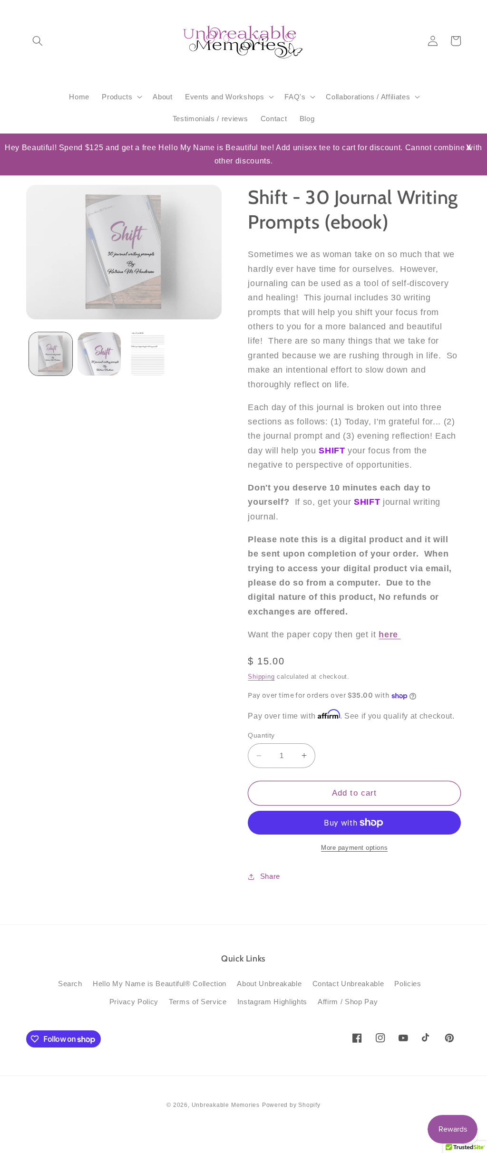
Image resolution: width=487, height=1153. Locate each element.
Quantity (261, 735)
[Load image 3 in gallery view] (147, 353)
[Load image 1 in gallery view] (50, 353)
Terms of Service (198, 1002)
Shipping (261, 676)
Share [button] (270, 876)
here (389, 634)
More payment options (354, 847)
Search (70, 984)
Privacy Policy (133, 1002)
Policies (407, 984)
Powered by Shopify (291, 1105)
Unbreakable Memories (226, 1105)
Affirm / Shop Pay (348, 1002)
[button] (37, 40)
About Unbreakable (269, 984)
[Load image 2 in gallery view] (99, 353)
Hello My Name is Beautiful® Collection (159, 984)
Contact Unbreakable (348, 984)
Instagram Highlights (272, 1002)
